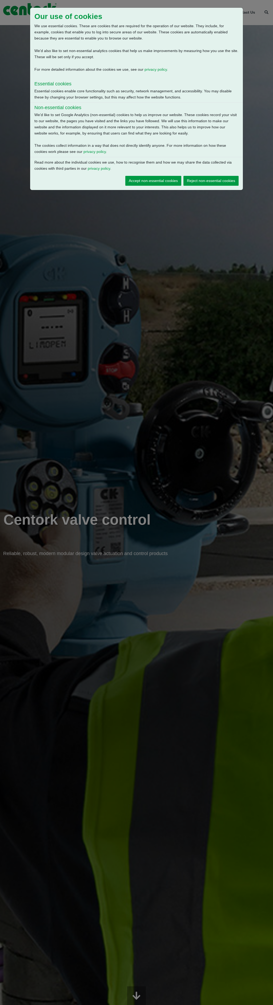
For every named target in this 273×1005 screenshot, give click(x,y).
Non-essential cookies (57, 107)
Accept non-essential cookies (153, 181)
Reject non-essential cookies (211, 181)
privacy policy (155, 69)
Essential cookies (52, 83)
